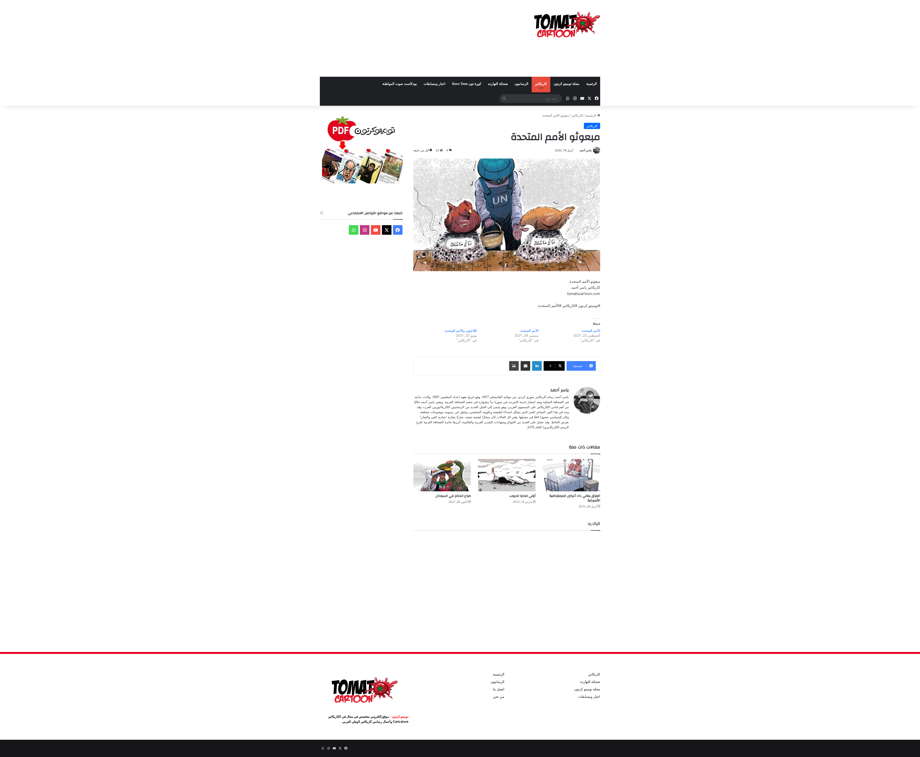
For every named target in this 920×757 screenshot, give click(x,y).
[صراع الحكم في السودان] (442, 475)
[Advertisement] (412, 38)
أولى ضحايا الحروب (522, 496)
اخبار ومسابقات (434, 84)
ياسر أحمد (586, 150)
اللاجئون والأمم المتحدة (461, 331)
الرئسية (591, 84)
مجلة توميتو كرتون (567, 84)
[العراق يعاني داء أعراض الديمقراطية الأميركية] (571, 475)
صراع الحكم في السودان (453, 496)
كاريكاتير (541, 84)
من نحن (498, 696)
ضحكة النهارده (498, 84)
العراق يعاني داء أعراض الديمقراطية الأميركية (574, 498)
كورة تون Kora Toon (466, 84)
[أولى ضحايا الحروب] (506, 475)
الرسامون (521, 84)
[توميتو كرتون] (566, 24)
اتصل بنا (498, 689)
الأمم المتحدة (591, 331)
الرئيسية (591, 115)
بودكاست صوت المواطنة (399, 84)
